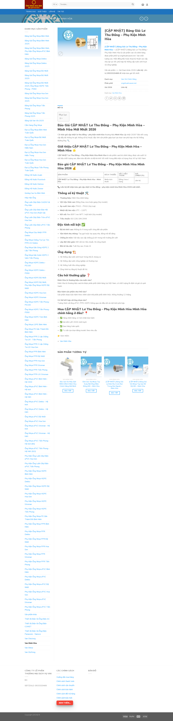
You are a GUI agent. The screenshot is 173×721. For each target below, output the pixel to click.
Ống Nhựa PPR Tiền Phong (36, 370)
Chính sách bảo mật (64, 698)
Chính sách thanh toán (65, 681)
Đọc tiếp (67, 391)
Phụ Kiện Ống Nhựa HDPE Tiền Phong (35, 510)
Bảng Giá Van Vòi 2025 (34, 120)
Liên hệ (52, 12)
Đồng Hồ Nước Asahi (33, 175)
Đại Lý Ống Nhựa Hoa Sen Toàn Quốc (35, 161)
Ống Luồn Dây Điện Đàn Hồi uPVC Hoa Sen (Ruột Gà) (36, 211)
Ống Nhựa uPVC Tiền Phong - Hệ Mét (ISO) (37, 450)
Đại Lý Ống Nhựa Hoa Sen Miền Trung (35, 154)
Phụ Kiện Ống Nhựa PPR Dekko (35, 533)
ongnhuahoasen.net (128, 83)
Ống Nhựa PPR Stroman (35, 365)
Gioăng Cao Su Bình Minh (35, 193)
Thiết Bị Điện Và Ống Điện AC (37, 619)
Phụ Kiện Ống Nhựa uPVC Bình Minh (37, 571)
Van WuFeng (30, 652)
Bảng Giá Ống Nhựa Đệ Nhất (36, 71)
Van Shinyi (29, 647)
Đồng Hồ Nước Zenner (34, 188)
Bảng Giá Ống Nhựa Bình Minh (37, 36)
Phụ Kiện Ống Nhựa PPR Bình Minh (37, 525)
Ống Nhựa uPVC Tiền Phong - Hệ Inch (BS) (37, 442)
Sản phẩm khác (31, 614)
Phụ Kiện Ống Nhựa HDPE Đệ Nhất (37, 488)
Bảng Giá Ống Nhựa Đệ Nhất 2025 (36, 77)
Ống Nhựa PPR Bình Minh (35, 351)
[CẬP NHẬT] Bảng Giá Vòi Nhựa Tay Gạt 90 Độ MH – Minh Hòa (138, 384)
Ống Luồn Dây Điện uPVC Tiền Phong (37, 226)
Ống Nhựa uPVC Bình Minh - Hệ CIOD (36, 380)
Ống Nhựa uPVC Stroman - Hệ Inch (37, 427)
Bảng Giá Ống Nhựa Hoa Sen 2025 (36, 99)
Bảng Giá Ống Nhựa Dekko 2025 (36, 65)
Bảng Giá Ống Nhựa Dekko (36, 58)
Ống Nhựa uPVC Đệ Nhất (35, 416)
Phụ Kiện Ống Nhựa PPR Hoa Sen (37, 548)
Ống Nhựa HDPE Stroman (35, 297)
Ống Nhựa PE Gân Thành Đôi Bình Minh (36, 330)
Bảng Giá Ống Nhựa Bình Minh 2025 (37, 42)
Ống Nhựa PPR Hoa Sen (35, 361)
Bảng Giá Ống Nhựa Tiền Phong (35, 107)
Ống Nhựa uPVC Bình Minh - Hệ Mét (36, 395)
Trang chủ (31, 18)
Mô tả (60, 108)
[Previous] (57, 377)
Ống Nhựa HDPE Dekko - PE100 (35, 264)
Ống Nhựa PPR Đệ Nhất (35, 356)
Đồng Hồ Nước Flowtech (35, 179)
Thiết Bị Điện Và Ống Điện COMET (35, 625)
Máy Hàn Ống (30, 197)
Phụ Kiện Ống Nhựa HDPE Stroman (35, 503)
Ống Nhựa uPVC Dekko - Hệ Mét (36, 411)
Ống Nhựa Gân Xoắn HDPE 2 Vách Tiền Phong (37, 256)
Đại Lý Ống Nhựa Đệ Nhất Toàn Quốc (35, 139)
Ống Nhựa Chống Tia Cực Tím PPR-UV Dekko (37, 241)
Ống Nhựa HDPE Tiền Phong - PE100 (37, 303)
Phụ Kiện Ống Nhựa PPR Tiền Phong (37, 563)
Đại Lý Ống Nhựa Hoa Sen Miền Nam (35, 146)
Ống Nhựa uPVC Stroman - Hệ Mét (37, 435)
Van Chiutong (30, 638)
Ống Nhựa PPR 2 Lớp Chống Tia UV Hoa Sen (36, 346)
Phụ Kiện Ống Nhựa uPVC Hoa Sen (37, 593)
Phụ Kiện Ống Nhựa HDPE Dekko (35, 480)
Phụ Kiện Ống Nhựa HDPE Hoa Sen (35, 495)
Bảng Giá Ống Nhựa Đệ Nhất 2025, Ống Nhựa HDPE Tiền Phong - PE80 (36, 86)
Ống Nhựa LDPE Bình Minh (36, 324)
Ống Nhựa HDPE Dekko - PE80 (35, 272)
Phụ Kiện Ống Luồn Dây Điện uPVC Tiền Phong (36, 465)
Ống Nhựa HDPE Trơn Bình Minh (36, 318)
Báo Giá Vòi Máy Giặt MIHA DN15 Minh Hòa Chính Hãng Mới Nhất (68, 384)
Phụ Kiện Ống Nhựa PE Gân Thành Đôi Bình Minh (36, 518)
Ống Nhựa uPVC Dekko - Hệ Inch (36, 403)
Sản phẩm (47, 18)
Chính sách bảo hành (64, 689)
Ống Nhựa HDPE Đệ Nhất (35, 277)
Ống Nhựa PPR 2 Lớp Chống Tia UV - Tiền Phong (36, 338)
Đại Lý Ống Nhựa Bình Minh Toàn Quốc (36, 131)
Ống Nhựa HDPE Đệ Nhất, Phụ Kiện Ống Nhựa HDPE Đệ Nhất (37, 285)
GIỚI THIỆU (42, 12)
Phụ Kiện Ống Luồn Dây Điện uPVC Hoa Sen (36, 457)
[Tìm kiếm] (133, 4)
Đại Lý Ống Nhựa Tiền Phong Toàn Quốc (36, 169)
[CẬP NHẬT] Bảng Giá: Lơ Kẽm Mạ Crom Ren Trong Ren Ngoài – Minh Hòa (114, 385)
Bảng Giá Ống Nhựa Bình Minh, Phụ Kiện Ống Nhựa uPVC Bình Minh (37, 51)
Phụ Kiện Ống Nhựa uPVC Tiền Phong (37, 608)
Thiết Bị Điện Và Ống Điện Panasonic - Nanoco (35, 632)
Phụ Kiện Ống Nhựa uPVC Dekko (35, 578)
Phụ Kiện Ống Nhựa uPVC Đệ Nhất (37, 586)
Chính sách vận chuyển (65, 685)
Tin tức (60, 12)
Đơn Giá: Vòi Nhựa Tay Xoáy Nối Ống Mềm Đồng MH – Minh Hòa (91, 384)
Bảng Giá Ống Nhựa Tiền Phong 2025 (35, 114)
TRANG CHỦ (31, 12)
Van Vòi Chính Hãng (128, 79)
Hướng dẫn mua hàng (65, 677)
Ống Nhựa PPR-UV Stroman (36, 374)
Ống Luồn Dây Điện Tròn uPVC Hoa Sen (37, 219)
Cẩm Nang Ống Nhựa (33, 125)
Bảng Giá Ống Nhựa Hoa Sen (36, 93)
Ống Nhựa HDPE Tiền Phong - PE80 (37, 311)
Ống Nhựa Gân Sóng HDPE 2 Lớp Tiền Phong (37, 249)
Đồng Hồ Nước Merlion (34, 184)
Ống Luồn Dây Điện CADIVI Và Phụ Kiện (37, 204)
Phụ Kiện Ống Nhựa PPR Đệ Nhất (36, 540)
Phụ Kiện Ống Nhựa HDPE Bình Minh (35, 472)
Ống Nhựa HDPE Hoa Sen (35, 293)
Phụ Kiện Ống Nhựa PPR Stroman (35, 555)
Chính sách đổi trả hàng (65, 693)
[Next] (148, 377)
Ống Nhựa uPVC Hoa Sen (35, 421)
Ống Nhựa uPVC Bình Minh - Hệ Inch (36, 388)
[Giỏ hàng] (142, 4)
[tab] (60, 107)
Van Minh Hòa (64, 18)
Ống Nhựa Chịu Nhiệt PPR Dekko (35, 234)
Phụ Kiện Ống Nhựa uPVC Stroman (35, 601)
